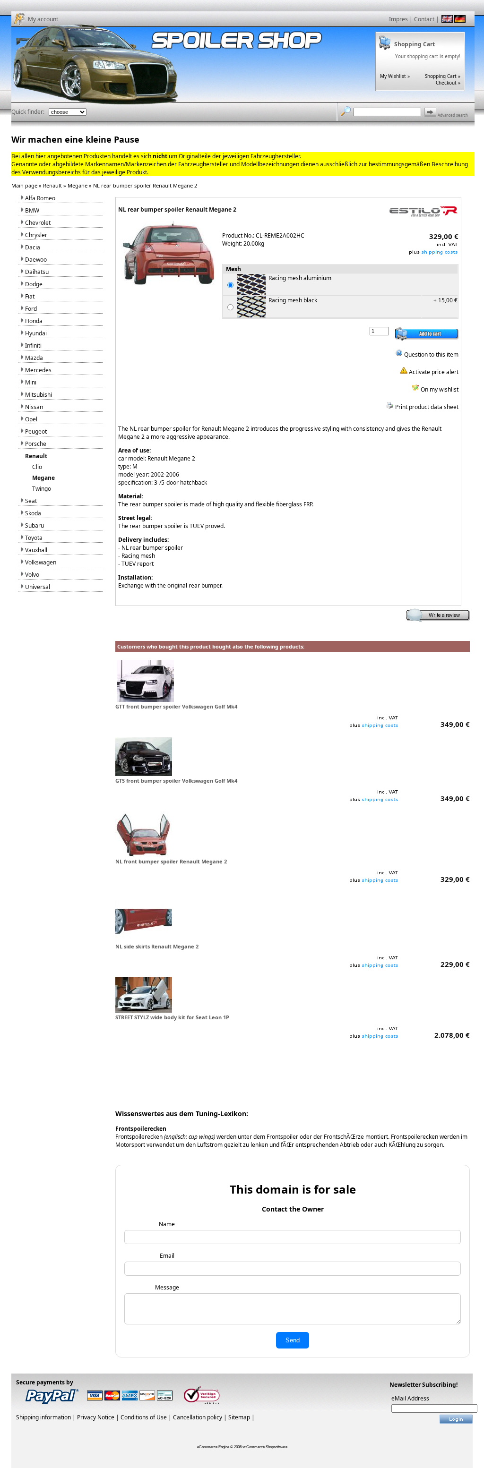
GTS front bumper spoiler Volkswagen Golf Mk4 (176, 780)
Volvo (32, 575)
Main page (24, 185)
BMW (32, 210)
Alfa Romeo (40, 198)
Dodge (34, 284)
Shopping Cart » (442, 76)
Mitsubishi (38, 395)
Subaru (34, 525)
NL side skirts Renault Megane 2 (157, 946)
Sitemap (239, 1417)
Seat (31, 501)
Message (167, 1287)
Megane (77, 185)
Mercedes (38, 370)
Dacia (32, 247)
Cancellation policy (197, 1417)
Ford (31, 309)
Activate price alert (432, 372)
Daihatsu (37, 272)
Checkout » (448, 82)
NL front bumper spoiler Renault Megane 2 (171, 861)
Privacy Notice (95, 1417)
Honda (34, 321)
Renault (52, 185)
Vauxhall (36, 550)
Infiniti (33, 345)
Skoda (33, 513)
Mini (30, 382)
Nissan (34, 407)
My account (43, 19)
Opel (31, 419)
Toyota (34, 538)
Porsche (35, 444)
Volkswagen (40, 562)
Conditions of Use (144, 1417)
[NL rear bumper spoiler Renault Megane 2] (168, 283)
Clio (37, 467)
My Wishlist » (395, 76)
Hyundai (36, 333)
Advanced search (453, 115)
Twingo (41, 489)
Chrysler (36, 235)
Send (292, 1340)
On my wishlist (438, 389)
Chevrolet (38, 223)
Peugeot (36, 431)
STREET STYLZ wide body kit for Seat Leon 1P (172, 1017)
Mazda (34, 358)
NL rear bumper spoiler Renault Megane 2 (145, 185)
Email (167, 1256)
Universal (37, 587)
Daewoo (36, 260)
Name (167, 1224)
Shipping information (43, 1417)
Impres (398, 19)
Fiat (30, 296)
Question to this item (430, 354)
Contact (424, 19)
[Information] (433, 253)
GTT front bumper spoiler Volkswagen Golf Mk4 (176, 706)
